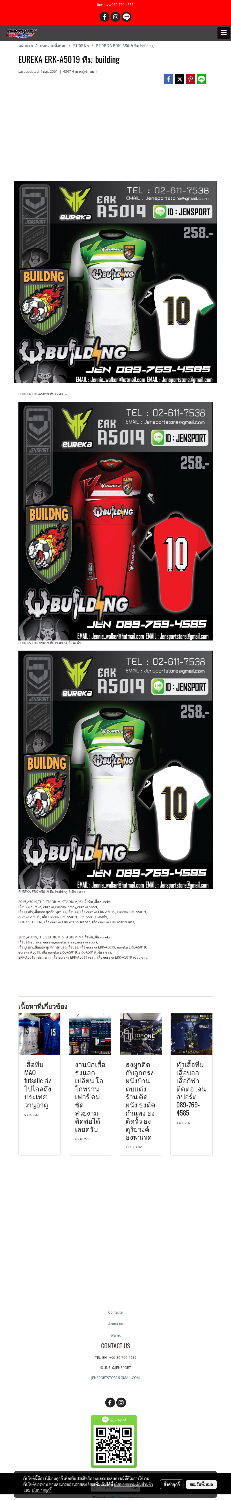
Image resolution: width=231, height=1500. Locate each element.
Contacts (115, 1312)
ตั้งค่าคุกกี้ (172, 1484)
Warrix (115, 1335)
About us (115, 1324)
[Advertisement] (115, 135)
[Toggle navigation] (223, 33)
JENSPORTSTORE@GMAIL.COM (115, 1377)
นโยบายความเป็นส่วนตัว (133, 1484)
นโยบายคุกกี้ (42, 1490)
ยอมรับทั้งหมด (201, 1484)
